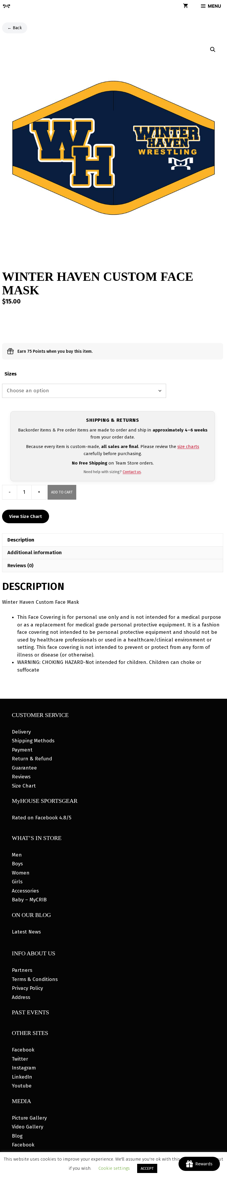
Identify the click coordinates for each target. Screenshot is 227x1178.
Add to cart (62, 492)
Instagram (24, 1068)
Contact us (132, 472)
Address (21, 997)
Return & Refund (32, 759)
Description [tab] (20, 540)
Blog (17, 1136)
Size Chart (24, 786)
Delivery (21, 732)
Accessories (25, 891)
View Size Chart (25, 516)
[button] (212, 49)
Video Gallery (27, 1127)
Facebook (23, 1050)
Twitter (20, 1059)
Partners (22, 970)
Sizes (10, 374)
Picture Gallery (29, 1118)
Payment (22, 750)
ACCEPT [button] (147, 1168)
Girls (17, 882)
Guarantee (24, 768)
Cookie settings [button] (114, 1168)
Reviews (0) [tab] (20, 565)
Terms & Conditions (35, 979)
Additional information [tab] (34, 552)
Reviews (21, 777)
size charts (188, 446)
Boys (17, 864)
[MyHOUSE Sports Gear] (6, 6)
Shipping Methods (33, 741)
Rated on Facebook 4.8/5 (41, 818)
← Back (14, 27)
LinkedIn (22, 1077)
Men (17, 855)
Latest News (26, 932)
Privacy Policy (27, 988)
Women (21, 873)
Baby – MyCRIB (29, 900)
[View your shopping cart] (185, 6)
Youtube (22, 1086)
